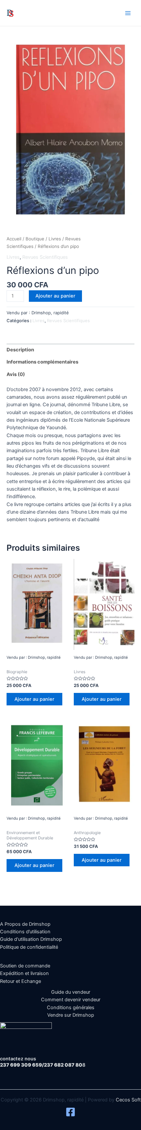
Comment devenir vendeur (70, 1000)
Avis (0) (16, 374)
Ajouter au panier (55, 296)
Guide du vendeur (70, 992)
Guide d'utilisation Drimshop (31, 939)
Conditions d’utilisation (25, 932)
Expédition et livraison (24, 973)
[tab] (70, 349)
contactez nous (18, 1059)
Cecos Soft (128, 1100)
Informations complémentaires (42, 362)
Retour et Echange (20, 981)
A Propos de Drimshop (25, 924)
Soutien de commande (25, 966)
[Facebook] (70, 1112)
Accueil (14, 238)
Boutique (35, 238)
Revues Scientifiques (45, 257)
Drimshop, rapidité (43, 13)
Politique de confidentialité (29, 947)
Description (20, 350)
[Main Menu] (127, 12)
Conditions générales (70, 1007)
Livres (55, 238)
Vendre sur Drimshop (70, 1015)
